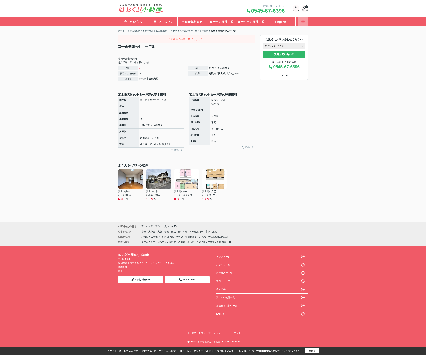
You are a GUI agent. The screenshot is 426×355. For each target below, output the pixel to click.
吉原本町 (201, 241)
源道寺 (172, 241)
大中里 (152, 231)
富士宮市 (155, 226)
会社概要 (221, 289)
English (280, 22)
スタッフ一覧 (223, 264)
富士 (153, 241)
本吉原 (190, 241)
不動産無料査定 (192, 22)
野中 (187, 231)
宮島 (180, 231)
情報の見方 (179, 150)
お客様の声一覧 (224, 273)
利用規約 (192, 333)
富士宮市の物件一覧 (251, 22)
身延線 (212, 73)
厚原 (214, 231)
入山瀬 (181, 241)
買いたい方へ (163, 22)
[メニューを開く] (303, 21)
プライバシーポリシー (212, 333)
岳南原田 (221, 241)
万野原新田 (198, 231)
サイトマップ (234, 333)
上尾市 (165, 226)
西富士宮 (162, 241)
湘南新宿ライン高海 (196, 236)
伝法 (173, 231)
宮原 (208, 231)
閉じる (312, 350)
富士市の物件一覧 (222, 22)
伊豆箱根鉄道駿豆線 (218, 236)
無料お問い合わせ (284, 54)
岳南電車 (156, 236)
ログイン (296, 10)
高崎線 (180, 236)
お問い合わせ (142, 279)
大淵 (160, 231)
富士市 (128, 58)
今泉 (167, 231)
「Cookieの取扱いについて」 (268, 351)
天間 (134, 58)
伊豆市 (174, 226)
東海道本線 (168, 236)
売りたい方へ (133, 22)
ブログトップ (223, 281)
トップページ (223, 256)
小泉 (144, 231)
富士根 (221, 73)
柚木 (230, 241)
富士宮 (144, 241)
